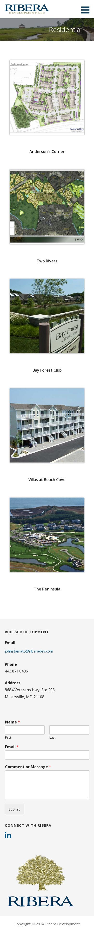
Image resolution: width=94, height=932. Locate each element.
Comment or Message (28, 766)
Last (52, 737)
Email (12, 746)
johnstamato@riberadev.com (29, 651)
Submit (14, 809)
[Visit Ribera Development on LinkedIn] (8, 836)
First (8, 737)
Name (12, 722)
